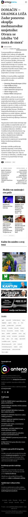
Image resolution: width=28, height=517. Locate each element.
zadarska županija (6, 349)
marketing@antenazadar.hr (9, 491)
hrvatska (10, 328)
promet (8, 336)
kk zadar (17, 328)
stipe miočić (22, 338)
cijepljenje (4, 322)
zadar (14, 162)
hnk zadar (4, 328)
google (3, 325)
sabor (7, 338)
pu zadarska (22, 336)
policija (3, 336)
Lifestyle (11, 502)
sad (12, 338)
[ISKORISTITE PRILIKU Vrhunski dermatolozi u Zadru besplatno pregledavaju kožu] (20, 218)
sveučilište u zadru (6, 341)
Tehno (22, 502)
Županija (15, 500)
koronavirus (10, 330)
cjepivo (10, 322)
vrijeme (15, 346)
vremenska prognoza (7, 346)
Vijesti (20, 500)
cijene (23, 320)
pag (24, 333)
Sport (24, 500)
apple (3, 320)
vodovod (20, 344)
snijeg (16, 338)
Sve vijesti (4, 500)
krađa (22, 330)
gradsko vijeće (10, 325)
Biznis (5, 502)
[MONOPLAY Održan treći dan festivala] (8, 199)
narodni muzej (8, 162)
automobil (8, 320)
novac (20, 333)
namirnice (14, 333)
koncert (22, 328)
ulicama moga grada (6, 344)
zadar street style (16, 349)
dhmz (14, 322)
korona (3, 330)
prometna (14, 336)
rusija (3, 338)
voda (14, 344)
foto (22, 322)
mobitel (8, 333)
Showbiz (16, 502)
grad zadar (18, 325)
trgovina (14, 341)
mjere (3, 333)
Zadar (10, 500)
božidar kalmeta (16, 320)
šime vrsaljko (5, 352)
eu (18, 322)
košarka (17, 330)
